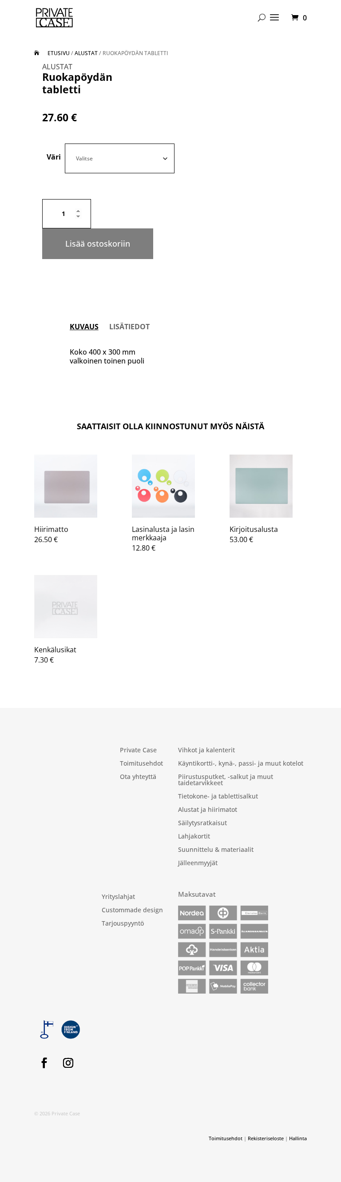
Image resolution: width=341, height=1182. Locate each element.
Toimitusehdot (141, 763)
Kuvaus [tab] (84, 326)
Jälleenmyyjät (198, 863)
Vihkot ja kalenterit (206, 750)
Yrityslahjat (118, 897)
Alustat (86, 53)
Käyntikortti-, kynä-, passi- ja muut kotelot (240, 763)
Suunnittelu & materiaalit (216, 850)
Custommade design (132, 910)
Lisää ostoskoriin (97, 243)
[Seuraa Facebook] (44, 1063)
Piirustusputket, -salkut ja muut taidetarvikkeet (225, 780)
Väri (54, 157)
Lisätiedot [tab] (129, 326)
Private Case (138, 750)
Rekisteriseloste (266, 1138)
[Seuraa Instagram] (68, 1063)
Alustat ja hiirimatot (207, 810)
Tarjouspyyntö (123, 923)
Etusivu (59, 53)
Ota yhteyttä (138, 777)
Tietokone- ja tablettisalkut (218, 796)
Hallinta (298, 1138)
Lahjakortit (194, 836)
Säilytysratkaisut (202, 823)
